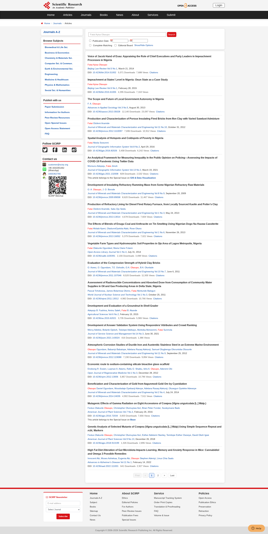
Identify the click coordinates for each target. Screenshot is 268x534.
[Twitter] (44, 149)
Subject (93, 502)
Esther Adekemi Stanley (153, 435)
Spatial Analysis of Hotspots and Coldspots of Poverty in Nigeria (125, 138)
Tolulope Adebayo (127, 330)
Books (104, 14)
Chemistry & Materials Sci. (58, 58)
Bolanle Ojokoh (110, 330)
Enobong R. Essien (97, 369)
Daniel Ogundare (100, 388)
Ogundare (97, 349)
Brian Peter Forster (151, 408)
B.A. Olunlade (147, 267)
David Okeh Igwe (200, 435)
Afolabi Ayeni (97, 228)
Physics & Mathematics (57, 85)
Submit (171, 14)
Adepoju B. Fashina (97, 310)
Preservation (205, 506)
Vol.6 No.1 (112, 88)
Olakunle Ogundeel (100, 248)
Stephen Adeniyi (143, 458)
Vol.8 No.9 (159, 193)
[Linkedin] (64, 149)
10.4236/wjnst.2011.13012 (106, 298)
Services (152, 14)
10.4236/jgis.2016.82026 (105, 150)
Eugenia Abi (124, 458)
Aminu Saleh (114, 310)
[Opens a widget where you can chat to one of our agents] (256, 528)
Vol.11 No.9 (160, 353)
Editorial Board (125, 45)
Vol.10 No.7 (160, 271)
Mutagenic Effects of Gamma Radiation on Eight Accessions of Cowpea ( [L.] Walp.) (147, 403)
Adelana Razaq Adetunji (139, 349)
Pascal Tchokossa (96, 291)
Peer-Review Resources (57, 117)
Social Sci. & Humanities (58, 90)
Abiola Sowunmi (98, 142)
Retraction (204, 511)
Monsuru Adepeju (96, 166)
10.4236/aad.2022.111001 (105, 466)
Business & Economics (57, 52)
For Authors (127, 506)
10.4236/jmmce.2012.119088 (107, 357)
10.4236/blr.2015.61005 (104, 92)
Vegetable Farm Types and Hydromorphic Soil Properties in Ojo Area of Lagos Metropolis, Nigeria (145, 243)
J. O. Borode (109, 189)
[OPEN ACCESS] (187, 5)
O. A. (94, 189)
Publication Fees (130, 515)
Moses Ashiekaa (109, 458)
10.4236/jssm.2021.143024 (106, 337)
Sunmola (165, 330)
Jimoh (112, 166)
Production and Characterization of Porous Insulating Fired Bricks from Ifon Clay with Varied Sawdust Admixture (153, 118)
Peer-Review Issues (131, 511)
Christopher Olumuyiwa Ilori (127, 408)
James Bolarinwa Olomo (118, 291)
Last (172, 475)
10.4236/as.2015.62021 (104, 318)
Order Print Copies (163, 502)
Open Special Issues (56, 123)
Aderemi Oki (166, 369)
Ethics (125, 498)
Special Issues (129, 519)
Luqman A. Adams (116, 369)
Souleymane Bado (171, 408)
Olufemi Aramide (98, 123)
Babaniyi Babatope (117, 349)
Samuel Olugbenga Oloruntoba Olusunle (172, 349)
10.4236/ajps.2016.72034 (105, 415)
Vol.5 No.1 (112, 68)
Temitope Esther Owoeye (178, 435)
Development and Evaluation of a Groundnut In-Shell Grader (123, 305)
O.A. (132, 267)
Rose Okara (135, 228)
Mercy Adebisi (94, 330)
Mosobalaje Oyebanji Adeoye (128, 388)
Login (218, 5)
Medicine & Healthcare (57, 79)
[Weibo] (74, 149)
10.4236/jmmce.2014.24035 (106, 396)
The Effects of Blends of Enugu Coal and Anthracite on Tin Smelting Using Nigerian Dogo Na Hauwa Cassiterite (153, 224)
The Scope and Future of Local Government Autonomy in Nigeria (126, 99)
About (135, 14)
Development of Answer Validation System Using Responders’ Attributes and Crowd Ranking (142, 325)
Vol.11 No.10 (160, 127)
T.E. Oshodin (118, 267)
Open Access (205, 498)
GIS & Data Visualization (143, 178)
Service (159, 493)
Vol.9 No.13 (128, 439)
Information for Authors (57, 112)
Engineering (51, 74)
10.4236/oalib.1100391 (104, 256)
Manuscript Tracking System (168, 498)
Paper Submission (54, 107)
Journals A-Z (96, 498)
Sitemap (94, 511)
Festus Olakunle (100, 408)
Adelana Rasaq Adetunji (156, 388)
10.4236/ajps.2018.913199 (106, 443)
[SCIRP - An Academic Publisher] (62, 5)
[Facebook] (55, 149)
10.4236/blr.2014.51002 (104, 72)
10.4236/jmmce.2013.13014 (106, 217)
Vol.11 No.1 (126, 462)
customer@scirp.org (58, 164)
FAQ (47, 133)
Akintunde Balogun (143, 291)
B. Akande (129, 310)
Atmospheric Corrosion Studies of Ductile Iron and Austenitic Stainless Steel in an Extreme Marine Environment (153, 344)
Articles (67, 14)
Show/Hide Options (143, 45)
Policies (204, 493)
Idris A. (151, 369)
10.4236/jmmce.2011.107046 (107, 275)
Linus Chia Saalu (165, 458)
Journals (86, 14)
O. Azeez (92, 267)
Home (51, 14)
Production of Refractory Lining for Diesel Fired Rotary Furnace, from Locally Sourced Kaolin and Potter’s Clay (153, 204)
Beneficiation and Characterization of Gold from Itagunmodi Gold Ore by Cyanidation (137, 383)
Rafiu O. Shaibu (134, 369)
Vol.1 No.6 (159, 232)
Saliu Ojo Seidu (118, 209)
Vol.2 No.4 (159, 392)
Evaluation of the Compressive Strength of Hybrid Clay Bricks (124, 263)
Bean (133, 419)
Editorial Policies (130, 502)
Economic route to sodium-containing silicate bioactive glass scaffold (128, 364)
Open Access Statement (57, 128)
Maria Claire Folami (123, 248)
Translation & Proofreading (167, 506)
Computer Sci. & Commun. (59, 63)
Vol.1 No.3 (159, 213)
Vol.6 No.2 (114, 314)
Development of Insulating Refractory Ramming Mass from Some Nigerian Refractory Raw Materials (146, 185)
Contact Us (95, 515)
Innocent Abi (94, 458)
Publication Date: (100, 41)
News (119, 14)
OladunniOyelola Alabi (117, 228)
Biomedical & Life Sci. (56, 47)
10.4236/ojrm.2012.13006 (105, 376)
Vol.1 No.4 (121, 252)
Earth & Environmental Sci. (59, 68)
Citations (154, 72)
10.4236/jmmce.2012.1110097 (108, 131)
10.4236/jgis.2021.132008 (105, 174)
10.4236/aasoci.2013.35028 (106, 111)
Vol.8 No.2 (135, 146)
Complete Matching (102, 45)
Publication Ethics (207, 502)
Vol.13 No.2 (135, 170)
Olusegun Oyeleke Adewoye (182, 388)
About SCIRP (130, 493)
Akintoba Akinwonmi (147, 330)
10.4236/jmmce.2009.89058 (106, 197)
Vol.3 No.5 (123, 107)
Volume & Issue (161, 515)
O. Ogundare (104, 267)
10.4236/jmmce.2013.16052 (106, 236)
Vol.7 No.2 (128, 412)
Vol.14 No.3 (138, 333)
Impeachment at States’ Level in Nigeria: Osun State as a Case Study (128, 79)
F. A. (94, 103)
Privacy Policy (205, 515)
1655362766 (54, 174)
